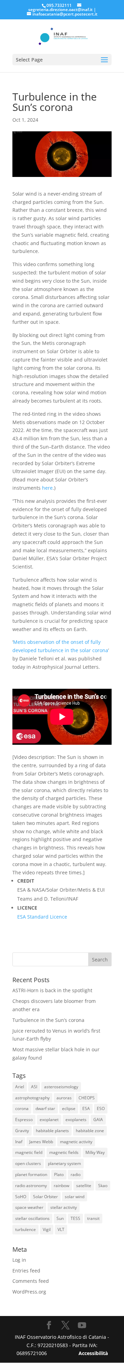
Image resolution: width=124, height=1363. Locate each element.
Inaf (18, 1142)
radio (76, 1174)
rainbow (61, 1185)
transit (93, 1218)
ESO (101, 1108)
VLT (61, 1229)
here (47, 488)
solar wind (74, 1197)
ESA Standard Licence (42, 916)
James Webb (41, 1142)
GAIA (98, 1119)
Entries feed (26, 1270)
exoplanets (75, 1119)
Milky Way (95, 1152)
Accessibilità (93, 1353)
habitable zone (90, 1131)
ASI (34, 1087)
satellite (83, 1185)
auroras (64, 1098)
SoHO (20, 1197)
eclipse (68, 1108)
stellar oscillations (32, 1218)
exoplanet (49, 1119)
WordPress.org (29, 1291)
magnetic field (28, 1152)
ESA (86, 1108)
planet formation (31, 1174)
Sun (60, 1218)
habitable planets (52, 1131)
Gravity (22, 1131)
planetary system (64, 1163)
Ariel (19, 1087)
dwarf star (45, 1108)
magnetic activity (76, 1142)
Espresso (24, 1119)
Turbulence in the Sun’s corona (48, 1020)
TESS (75, 1218)
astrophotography (32, 1098)
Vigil (47, 1229)
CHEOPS (87, 1098)
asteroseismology (61, 1087)
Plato (59, 1174)
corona (22, 1108)
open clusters (28, 1163)
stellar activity (63, 1207)
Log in (19, 1260)
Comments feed (30, 1281)
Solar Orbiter (45, 1197)
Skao (102, 1185)
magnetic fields (64, 1152)
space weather (29, 1207)
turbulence (25, 1229)
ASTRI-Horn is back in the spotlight (52, 990)
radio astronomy (31, 1185)
